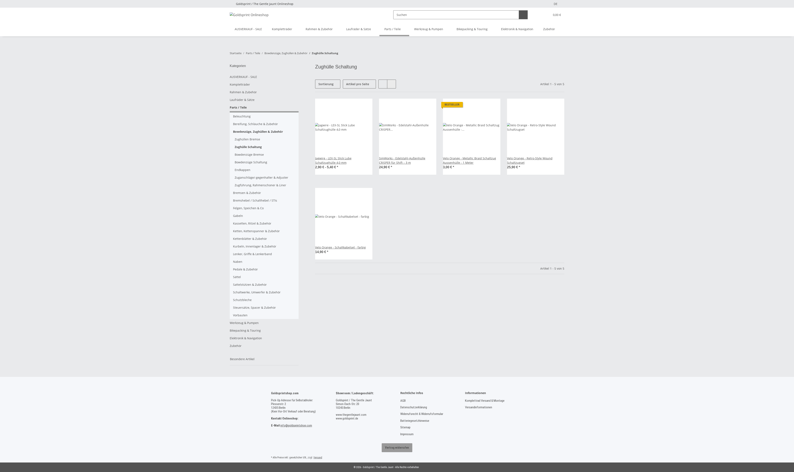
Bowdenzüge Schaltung (251, 162)
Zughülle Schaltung (248, 147)
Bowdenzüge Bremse (249, 155)
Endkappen (242, 170)
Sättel (237, 277)
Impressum (407, 434)
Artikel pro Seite (357, 84)
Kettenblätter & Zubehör (250, 239)
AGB (403, 401)
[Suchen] (523, 14)
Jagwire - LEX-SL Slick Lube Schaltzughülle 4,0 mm (333, 160)
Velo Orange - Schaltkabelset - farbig (340, 247)
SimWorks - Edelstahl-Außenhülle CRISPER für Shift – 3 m (402, 160)
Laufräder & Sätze (242, 100)
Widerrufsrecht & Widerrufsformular (421, 414)
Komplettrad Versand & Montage (485, 401)
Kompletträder (240, 84)
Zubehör (236, 346)
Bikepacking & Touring (245, 330)
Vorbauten (240, 315)
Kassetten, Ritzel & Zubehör (252, 223)
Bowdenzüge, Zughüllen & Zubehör (258, 132)
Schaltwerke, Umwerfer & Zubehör (257, 292)
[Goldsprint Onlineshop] (249, 14)
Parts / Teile (238, 107)
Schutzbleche (242, 300)
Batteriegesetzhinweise (414, 421)
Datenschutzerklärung (413, 407)
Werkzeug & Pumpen (244, 323)
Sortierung (326, 84)
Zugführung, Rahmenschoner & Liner (260, 185)
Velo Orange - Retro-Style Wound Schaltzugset (529, 160)
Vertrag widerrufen (397, 447)
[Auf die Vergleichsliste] (493, 105)
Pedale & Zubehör (245, 269)
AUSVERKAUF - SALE (243, 77)
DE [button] (555, 4)
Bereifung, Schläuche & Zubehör (255, 124)
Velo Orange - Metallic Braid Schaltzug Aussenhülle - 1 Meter (469, 160)
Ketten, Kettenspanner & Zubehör (256, 231)
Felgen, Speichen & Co (248, 208)
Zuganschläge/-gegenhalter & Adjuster (261, 177)
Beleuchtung (242, 116)
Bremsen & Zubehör (247, 193)
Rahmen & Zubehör (243, 92)
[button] (538, 15)
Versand (317, 457)
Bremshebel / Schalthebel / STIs (255, 200)
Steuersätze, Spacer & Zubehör (254, 307)
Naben (237, 262)
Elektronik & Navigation (246, 338)
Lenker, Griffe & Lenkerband (252, 254)
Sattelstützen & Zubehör (250, 285)
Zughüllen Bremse (247, 139)
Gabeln (238, 216)
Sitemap (405, 427)
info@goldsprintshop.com (296, 425)
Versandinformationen (478, 407)
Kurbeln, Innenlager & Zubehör (254, 246)
